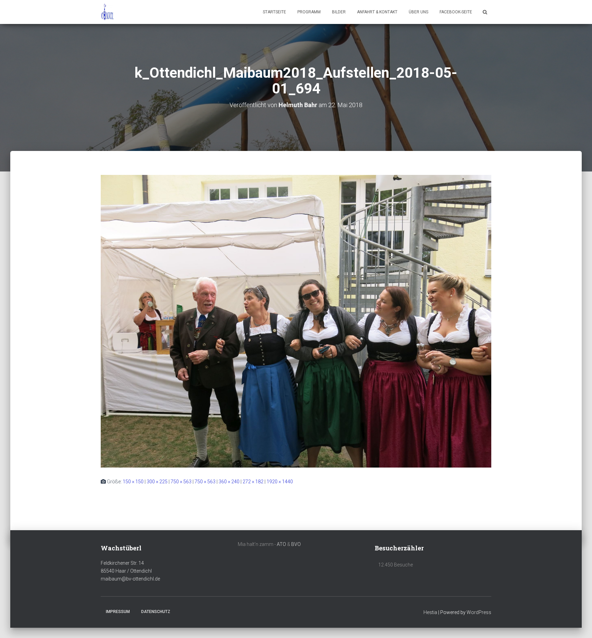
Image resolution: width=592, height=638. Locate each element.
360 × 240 (229, 481)
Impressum (118, 611)
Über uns (418, 12)
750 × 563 (181, 481)
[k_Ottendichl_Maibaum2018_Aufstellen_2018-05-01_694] (296, 321)
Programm (309, 12)
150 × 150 (133, 481)
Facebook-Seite (456, 12)
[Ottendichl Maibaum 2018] (107, 12)
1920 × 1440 (280, 481)
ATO (281, 544)
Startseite (274, 12)
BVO (296, 544)
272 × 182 (253, 481)
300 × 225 (157, 481)
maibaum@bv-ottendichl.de (130, 579)
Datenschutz (155, 611)
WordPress (479, 612)
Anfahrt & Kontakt (377, 12)
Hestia (430, 612)
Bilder (339, 12)
